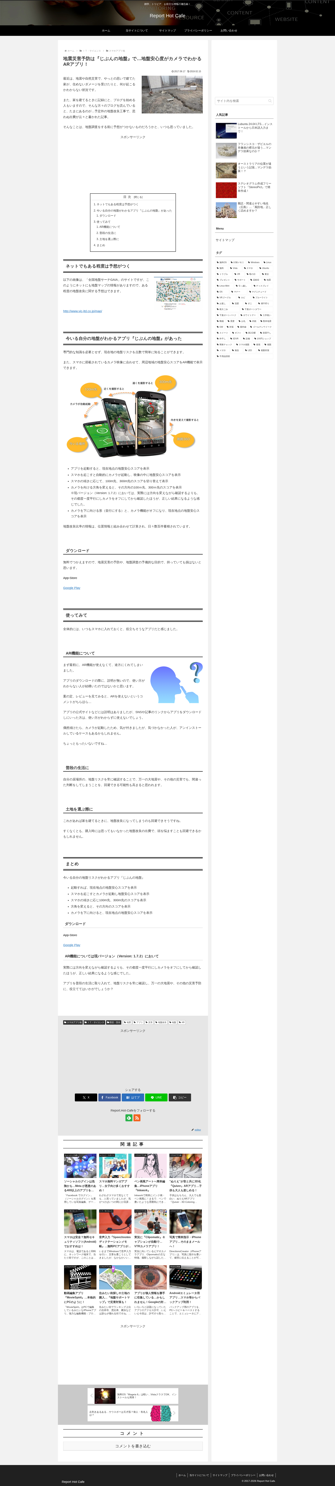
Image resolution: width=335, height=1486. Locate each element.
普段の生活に (107, 232)
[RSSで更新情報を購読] (136, 1117)
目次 (128, 197)
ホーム (182, 1475)
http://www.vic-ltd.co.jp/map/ (82, 311)
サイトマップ (225, 240)
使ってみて (104, 221)
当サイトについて (199, 1475)
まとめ (101, 245)
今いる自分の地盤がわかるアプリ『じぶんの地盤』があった (134, 210)
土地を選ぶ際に (109, 239)
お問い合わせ (266, 1475)
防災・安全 (115, 1022)
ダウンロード (107, 215)
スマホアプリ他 (74, 1022)
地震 (129, 1022)
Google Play (71, 588)
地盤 (174, 1022)
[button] (180, 1097)
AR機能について (109, 226)
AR (183, 1022)
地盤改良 (162, 1022)
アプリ (139, 1022)
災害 (150, 1022)
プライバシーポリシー (243, 1475)
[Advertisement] (133, 164)
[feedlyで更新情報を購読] (128, 1117)
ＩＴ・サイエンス (95, 1022)
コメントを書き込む (133, 1446)
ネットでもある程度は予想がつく (118, 204)
